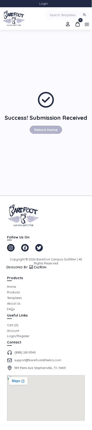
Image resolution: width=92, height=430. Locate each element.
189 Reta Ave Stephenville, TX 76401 (40, 368)
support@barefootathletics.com (37, 360)
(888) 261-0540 (25, 352)
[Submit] (85, 15)
